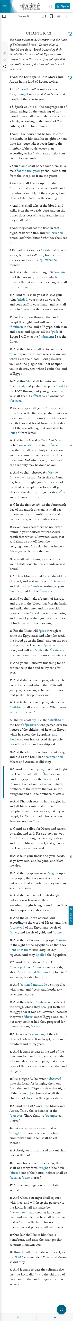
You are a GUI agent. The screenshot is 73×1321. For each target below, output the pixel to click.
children (17, 707)
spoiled (41, 955)
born (23, 1222)
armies (49, 482)
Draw (56, 581)
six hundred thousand (34, 972)
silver (14, 932)
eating (38, 153)
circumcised (19, 1212)
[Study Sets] (43, 16)
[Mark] (4, 53)
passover (46, 591)
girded (22, 300)
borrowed (17, 927)
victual (36, 1026)
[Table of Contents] (4, 16)
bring (39, 1274)
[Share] (4, 66)
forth (14, 838)
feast (60, 386)
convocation (26, 445)
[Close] (4, 46)
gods (55, 332)
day (29, 381)
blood (35, 613)
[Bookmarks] (51, 16)
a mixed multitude (34, 985)
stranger (16, 551)
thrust (29, 1017)
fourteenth (18, 188)
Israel (30, 1098)
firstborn (17, 327)
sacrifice (55, 720)
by (63, 492)
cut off (15, 433)
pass (43, 631)
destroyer (58, 650)
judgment (46, 337)
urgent (53, 873)
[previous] (18, 1317)
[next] (55, 1317)
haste (25, 309)
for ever (15, 401)
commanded (54, 757)
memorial (17, 386)
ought (44, 1168)
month (24, 89)
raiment (59, 932)
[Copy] (4, 60)
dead (38, 821)
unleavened (55, 233)
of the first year (28, 171)
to (32, 1079)
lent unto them (21, 950)
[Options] (66, 16)
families (15, 591)
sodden (47, 250)
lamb (24, 166)
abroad (15, 1173)
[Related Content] (58, 16)
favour (61, 940)
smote (28, 774)
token (15, 354)
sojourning (37, 1034)
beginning (18, 94)
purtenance (49, 260)
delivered (16, 739)
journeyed (18, 967)
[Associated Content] (70, 34)
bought (16, 1133)
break (14, 1178)
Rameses (40, 967)
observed (54, 1079)
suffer (40, 650)
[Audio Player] (61, 1309)
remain (60, 272)
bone (26, 1178)
